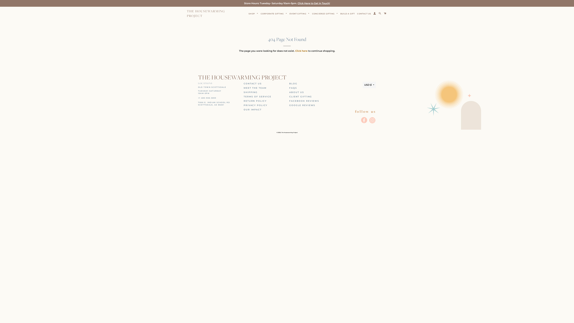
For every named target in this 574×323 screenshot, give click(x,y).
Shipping (251, 92)
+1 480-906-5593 (207, 98)
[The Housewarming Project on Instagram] (372, 123)
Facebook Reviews (304, 101)
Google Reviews (302, 105)
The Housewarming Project (206, 13)
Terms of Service (257, 96)
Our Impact (253, 109)
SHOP (252, 14)
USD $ (368, 84)
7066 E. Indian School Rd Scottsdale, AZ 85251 (214, 103)
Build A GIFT (347, 14)
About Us (296, 92)
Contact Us (253, 83)
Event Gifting (298, 14)
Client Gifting (300, 96)
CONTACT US (364, 14)
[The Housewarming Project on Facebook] (364, 123)
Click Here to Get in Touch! (314, 3)
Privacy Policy (255, 105)
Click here (301, 50)
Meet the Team (255, 88)
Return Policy (255, 101)
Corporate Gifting (272, 14)
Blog (293, 83)
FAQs (293, 88)
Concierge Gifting (323, 14)
